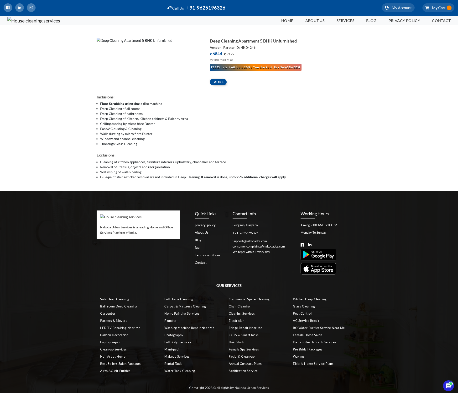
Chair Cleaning (239, 306)
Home (287, 20)
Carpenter (107, 313)
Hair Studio (237, 342)
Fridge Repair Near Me (245, 328)
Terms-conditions (207, 255)
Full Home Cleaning (178, 299)
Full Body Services (177, 342)
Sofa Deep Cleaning (114, 299)
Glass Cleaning (304, 306)
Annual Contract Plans (245, 364)
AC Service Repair (306, 321)
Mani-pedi (171, 349)
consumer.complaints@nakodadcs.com (259, 246)
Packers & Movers (113, 321)
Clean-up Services (113, 349)
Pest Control (302, 313)
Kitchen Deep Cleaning (310, 299)
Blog (371, 20)
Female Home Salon (307, 335)
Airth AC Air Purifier (115, 371)
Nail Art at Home (112, 356)
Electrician (237, 321)
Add (219, 82)
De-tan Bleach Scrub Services (314, 342)
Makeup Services (177, 356)
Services (345, 20)
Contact (441, 20)
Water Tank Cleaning (179, 371)
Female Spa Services (244, 349)
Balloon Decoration (114, 335)
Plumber (170, 321)
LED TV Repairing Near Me (120, 328)
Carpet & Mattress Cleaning (185, 306)
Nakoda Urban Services (251, 388)
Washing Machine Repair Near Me (189, 328)
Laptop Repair (110, 342)
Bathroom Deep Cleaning (118, 306)
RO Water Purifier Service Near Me (319, 328)
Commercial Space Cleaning (249, 299)
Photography (173, 335)
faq (197, 247)
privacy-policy (205, 225)
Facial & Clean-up (242, 356)
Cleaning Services (242, 313)
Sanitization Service (243, 371)
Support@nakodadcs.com (250, 241)
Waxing (298, 356)
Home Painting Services (181, 313)
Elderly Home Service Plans (313, 364)
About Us (315, 20)
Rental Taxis (173, 364)
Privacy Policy (404, 20)
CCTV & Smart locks (244, 335)
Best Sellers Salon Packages (120, 364)
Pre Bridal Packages (308, 349)
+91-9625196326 (198, 8)
